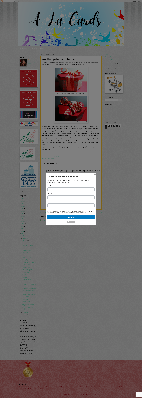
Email (49, 185)
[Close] (95, 174)
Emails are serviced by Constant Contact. (79, 212)
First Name (50, 194)
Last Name (50, 202)
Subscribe (71, 217)
